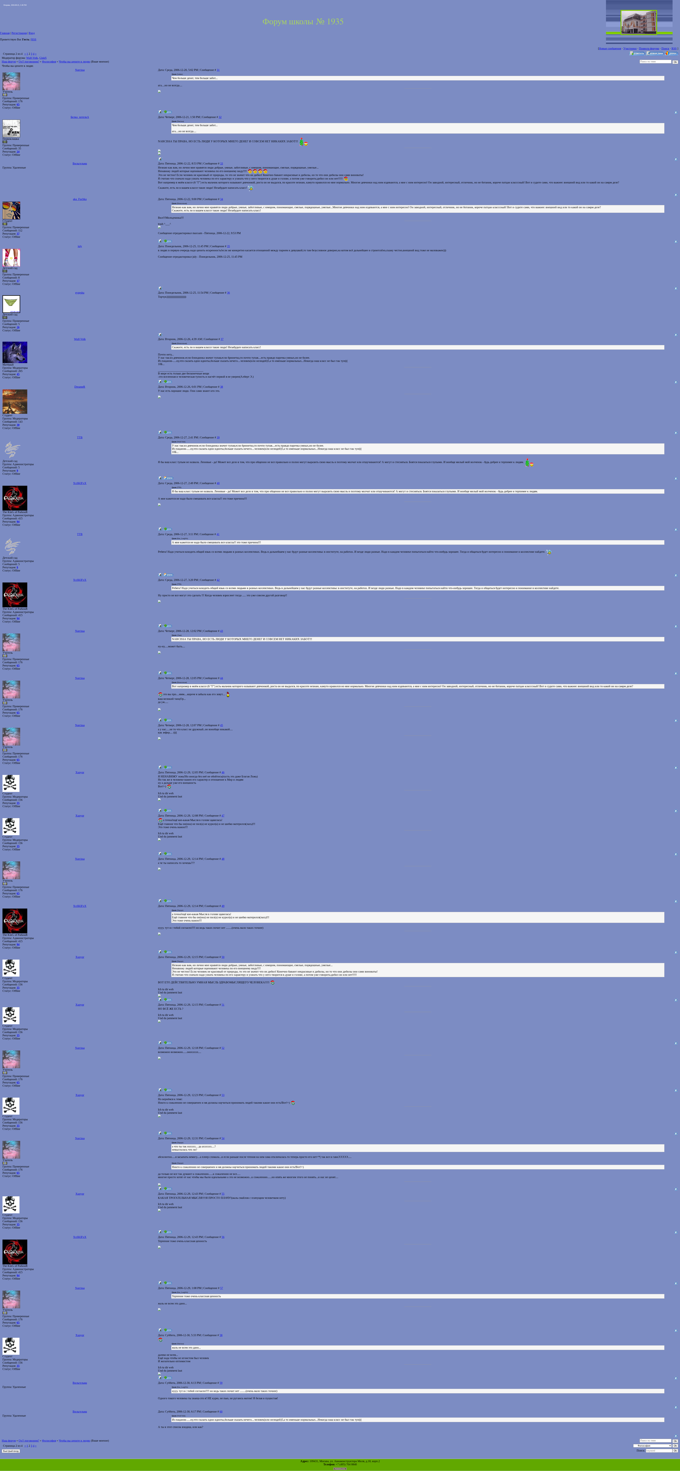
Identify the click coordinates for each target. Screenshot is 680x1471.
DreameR (79, 386)
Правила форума (649, 48)
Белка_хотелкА (80, 117)
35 (228, 246)
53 (223, 1095)
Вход (32, 33)
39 (218, 437)
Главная (5, 33)
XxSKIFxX (79, 483)
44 (221, 678)
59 (221, 1382)
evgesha (79, 292)
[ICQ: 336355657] (167, 241)
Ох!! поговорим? (29, 61)
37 (222, 339)
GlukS (43, 57)
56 (223, 1237)
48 (223, 858)
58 (221, 1335)
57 (221, 1288)
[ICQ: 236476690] (167, 529)
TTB (80, 437)
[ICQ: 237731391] (167, 432)
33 (221, 163)
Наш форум (9, 61)
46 (223, 772)
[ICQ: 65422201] (167, 810)
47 (223, 815)
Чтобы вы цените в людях (74, 61)
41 (218, 534)
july (80, 246)
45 (221, 725)
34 (221, 199)
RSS (33, 39)
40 (218, 483)
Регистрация (19, 33)
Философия (49, 61)
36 (228, 292)
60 (221, 1411)
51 (223, 1004)
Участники (630, 48)
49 (223, 905)
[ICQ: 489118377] (167, 112)
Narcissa (80, 69)
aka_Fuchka (80, 199)
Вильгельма (80, 163)
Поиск (665, 48)
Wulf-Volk (32, 57)
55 (223, 1193)
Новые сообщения (610, 48)
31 (218, 69)
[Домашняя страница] (168, 478)
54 (223, 1138)
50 (223, 957)
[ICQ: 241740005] (167, 381)
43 (221, 630)
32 (220, 117)
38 (221, 386)
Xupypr (79, 772)
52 (223, 1047)
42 (218, 579)
